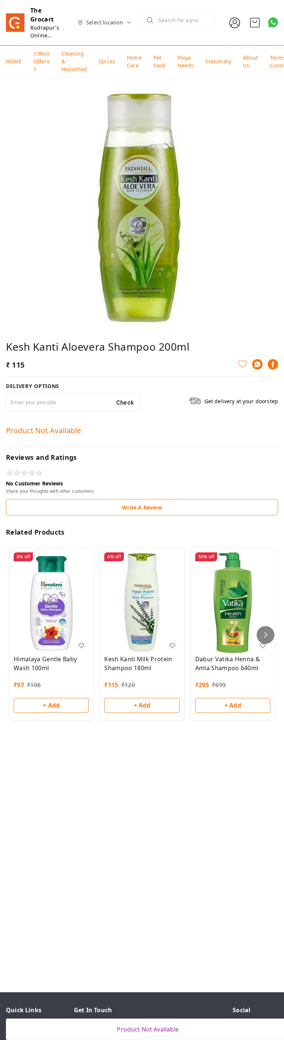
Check (125, 402)
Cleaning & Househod (74, 61)
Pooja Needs (186, 61)
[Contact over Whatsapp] (273, 22)
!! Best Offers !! (42, 61)
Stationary (218, 61)
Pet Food (159, 61)
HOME (14, 61)
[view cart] (255, 22)
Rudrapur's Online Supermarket (46, 35)
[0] (255, 22)
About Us (250, 61)
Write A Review (142, 507)
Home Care (134, 61)
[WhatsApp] (257, 364)
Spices (107, 61)
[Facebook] (273, 364)
